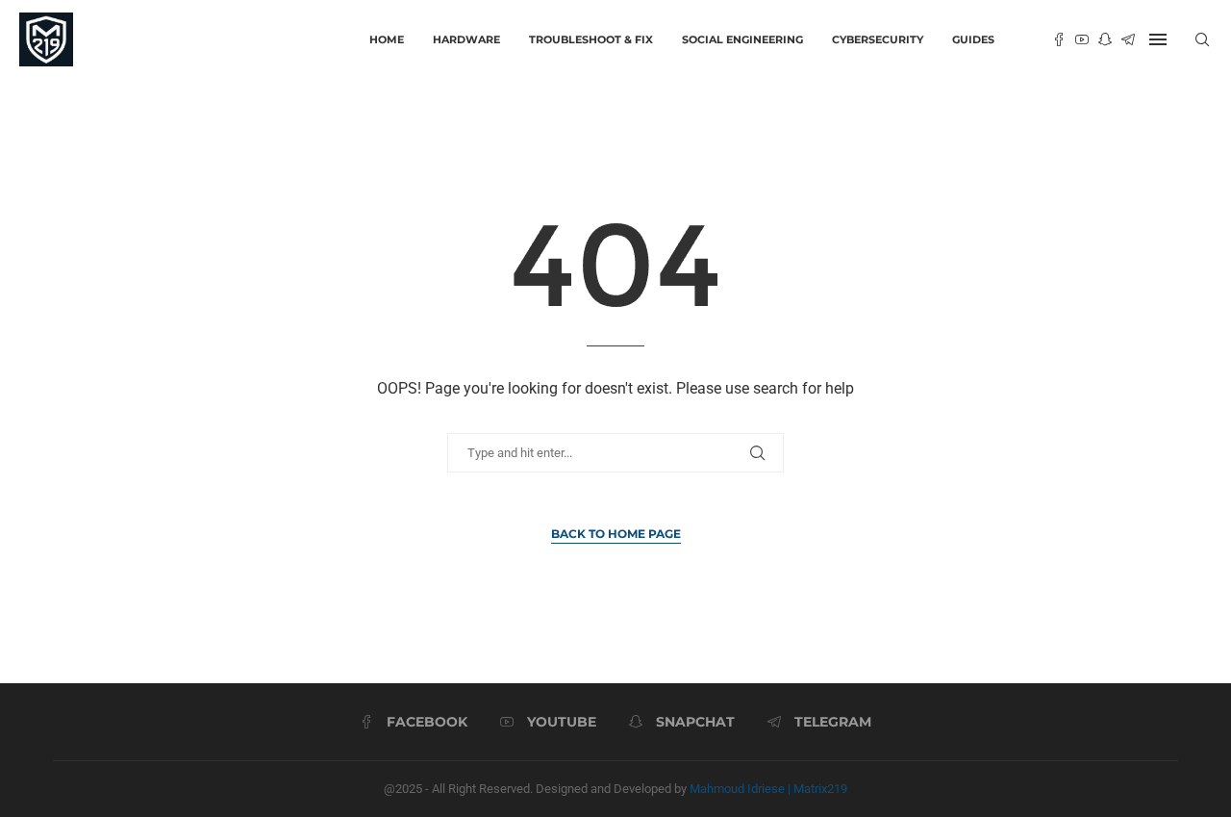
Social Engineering (742, 39)
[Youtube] (1082, 39)
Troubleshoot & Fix (591, 39)
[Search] (1202, 39)
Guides (973, 39)
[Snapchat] (1105, 39)
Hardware (466, 39)
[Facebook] (1059, 39)
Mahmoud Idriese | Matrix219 (768, 788)
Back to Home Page (616, 533)
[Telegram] (1128, 39)
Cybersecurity (877, 39)
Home (386, 39)
